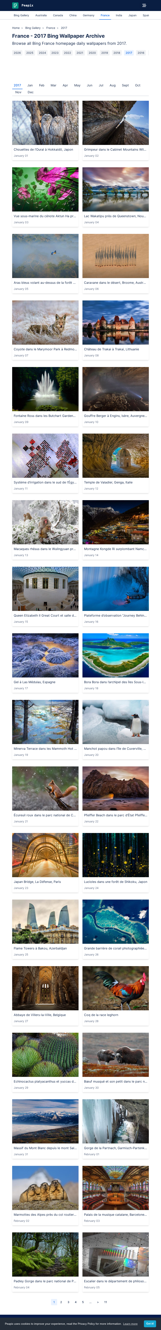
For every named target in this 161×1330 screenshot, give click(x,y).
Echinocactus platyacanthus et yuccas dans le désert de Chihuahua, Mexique (45, 1081)
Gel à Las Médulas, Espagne (34, 682)
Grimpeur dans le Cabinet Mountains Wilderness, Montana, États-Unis (115, 149)
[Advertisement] (80, 67)
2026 (17, 52)
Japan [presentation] (132, 15)
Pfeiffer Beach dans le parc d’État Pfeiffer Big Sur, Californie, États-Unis (115, 815)
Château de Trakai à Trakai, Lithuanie (111, 349)
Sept (125, 85)
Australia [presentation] (41, 15)
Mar (53, 85)
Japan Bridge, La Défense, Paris (37, 882)
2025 (29, 52)
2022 (67, 52)
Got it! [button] (150, 1323)
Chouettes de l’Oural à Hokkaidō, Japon (43, 149)
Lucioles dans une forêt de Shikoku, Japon (115, 882)
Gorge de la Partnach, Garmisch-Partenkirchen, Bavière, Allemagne (115, 1148)
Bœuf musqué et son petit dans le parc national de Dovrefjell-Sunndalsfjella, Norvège (115, 1081)
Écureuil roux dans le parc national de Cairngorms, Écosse (45, 815)
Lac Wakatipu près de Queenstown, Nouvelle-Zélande (115, 216)
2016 (141, 52)
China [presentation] (73, 15)
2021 (80, 52)
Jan (30, 85)
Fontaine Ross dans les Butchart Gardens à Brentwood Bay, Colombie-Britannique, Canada (45, 416)
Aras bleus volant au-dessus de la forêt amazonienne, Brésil (45, 283)
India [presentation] (119, 15)
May (77, 85)
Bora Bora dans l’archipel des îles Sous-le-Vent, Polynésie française (115, 682)
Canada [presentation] (58, 15)
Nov (18, 92)
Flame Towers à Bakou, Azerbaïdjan (40, 948)
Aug (113, 85)
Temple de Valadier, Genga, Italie (108, 482)
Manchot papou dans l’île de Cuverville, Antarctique (115, 749)
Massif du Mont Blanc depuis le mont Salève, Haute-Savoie (45, 1148)
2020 (92, 52)
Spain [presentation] (146, 15)
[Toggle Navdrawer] (144, 5)
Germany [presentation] (88, 15)
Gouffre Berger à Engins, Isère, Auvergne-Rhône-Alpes (115, 416)
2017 (129, 52)
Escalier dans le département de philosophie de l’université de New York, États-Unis (115, 1281)
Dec (31, 92)
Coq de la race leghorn (101, 1015)
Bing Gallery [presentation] (21, 15)
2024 (42, 52)
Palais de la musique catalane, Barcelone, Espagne (115, 1214)
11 (105, 1302)
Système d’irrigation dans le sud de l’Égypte (45, 482)
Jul (101, 85)
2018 (116, 52)
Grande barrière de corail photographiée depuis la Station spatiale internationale (115, 948)
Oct (137, 85)
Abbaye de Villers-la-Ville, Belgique (40, 1015)
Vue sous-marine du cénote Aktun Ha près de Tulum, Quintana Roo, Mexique (45, 216)
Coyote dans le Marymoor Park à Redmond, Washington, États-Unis (45, 349)
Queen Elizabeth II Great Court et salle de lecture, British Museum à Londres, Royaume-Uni (45, 615)
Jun (89, 85)
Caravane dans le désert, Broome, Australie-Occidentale (115, 283)
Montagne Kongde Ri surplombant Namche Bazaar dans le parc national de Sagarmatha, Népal (115, 549)
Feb (41, 85)
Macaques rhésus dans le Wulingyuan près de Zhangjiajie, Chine (45, 549)
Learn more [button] (130, 1323)
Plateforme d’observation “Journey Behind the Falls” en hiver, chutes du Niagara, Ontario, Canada (115, 615)
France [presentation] (105, 15)
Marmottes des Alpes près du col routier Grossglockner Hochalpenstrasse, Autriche (45, 1214)
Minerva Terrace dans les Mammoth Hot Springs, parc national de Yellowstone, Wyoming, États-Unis (45, 749)
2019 (104, 52)
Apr (65, 85)
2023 (55, 52)
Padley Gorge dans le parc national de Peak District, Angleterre (45, 1281)
